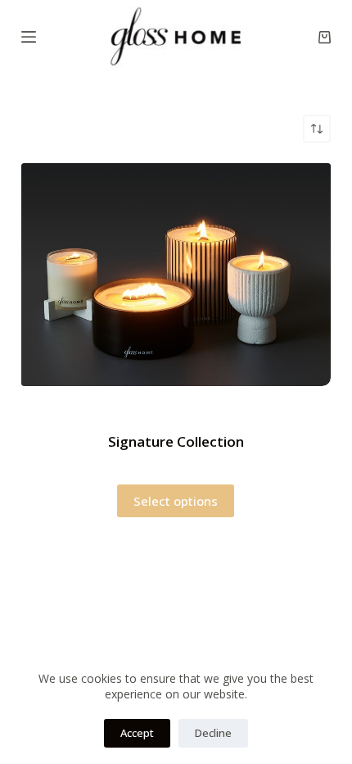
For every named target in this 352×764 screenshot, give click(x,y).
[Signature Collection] (176, 274)
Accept (137, 732)
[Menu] (28, 37)
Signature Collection (176, 441)
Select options (175, 501)
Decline (213, 732)
